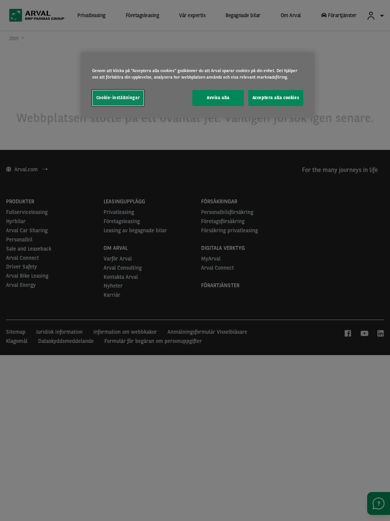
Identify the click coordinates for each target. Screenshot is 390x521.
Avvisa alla (218, 97)
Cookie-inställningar (118, 97)
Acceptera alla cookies (276, 97)
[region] (198, 85)
